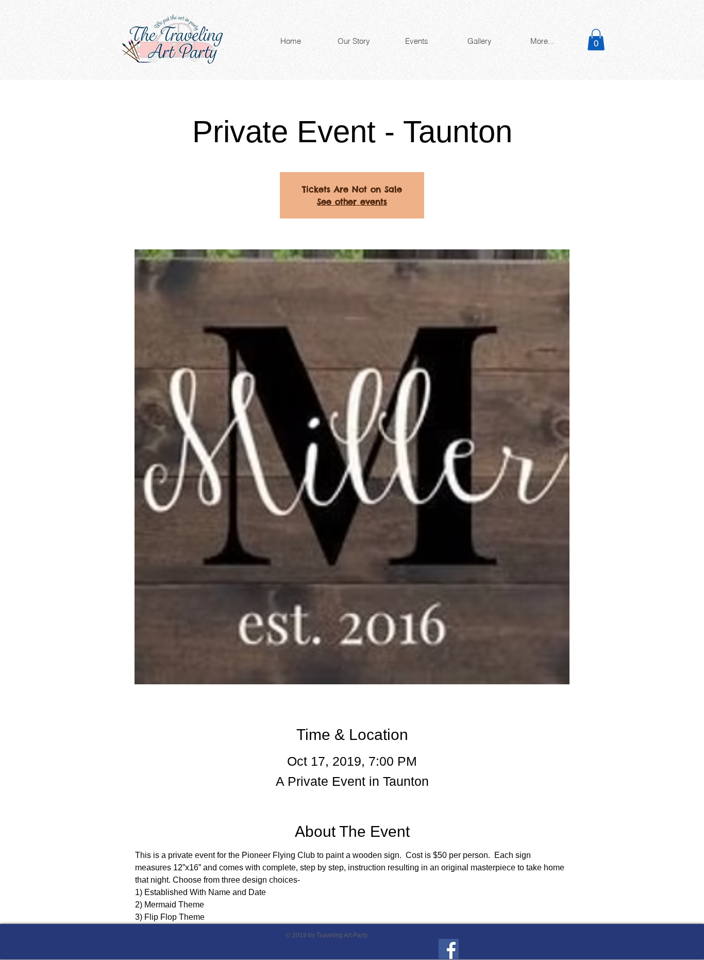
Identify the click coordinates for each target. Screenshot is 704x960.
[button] (596, 39)
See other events (352, 201)
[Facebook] (449, 949)
